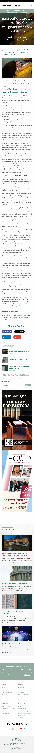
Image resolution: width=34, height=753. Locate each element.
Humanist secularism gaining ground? (19, 359)
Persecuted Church (22, 696)
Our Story (4, 687)
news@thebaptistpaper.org (17, 748)
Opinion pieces (21, 692)
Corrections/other (5, 711)
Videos (19, 699)
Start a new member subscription (25, 711)
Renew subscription (22, 708)
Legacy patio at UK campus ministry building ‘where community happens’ (19, 350)
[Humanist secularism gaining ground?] (5, 360)
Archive (19, 690)
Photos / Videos (5, 710)
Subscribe (20, 706)
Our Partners (4, 690)
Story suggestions (6, 706)
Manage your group (22, 715)
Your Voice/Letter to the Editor (8, 708)
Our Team (4, 689)
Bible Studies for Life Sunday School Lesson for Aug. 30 (19, 367)
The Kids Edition (16, 10)
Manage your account (22, 717)
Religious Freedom (9, 54)
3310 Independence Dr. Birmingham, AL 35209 (17, 740)
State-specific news (22, 689)
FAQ (16, 744)
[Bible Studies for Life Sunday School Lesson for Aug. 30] (5, 368)
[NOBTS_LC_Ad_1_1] (17, 420)
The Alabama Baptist (5, 1)
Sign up (28, 385)
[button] (31, 6)
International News (10, 52)
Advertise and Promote (7, 692)
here (12, 122)
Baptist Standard (24, 50)
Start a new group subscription (24, 713)
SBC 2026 (8, 10)
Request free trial (21, 718)
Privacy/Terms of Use (6, 744)
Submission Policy (6, 713)
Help (13, 744)
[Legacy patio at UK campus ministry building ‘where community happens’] (5, 352)
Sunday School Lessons (13, 12)
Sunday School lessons (23, 694)
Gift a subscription (22, 710)
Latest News (25, 10)
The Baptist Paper (24, 1)
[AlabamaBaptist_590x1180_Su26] (17, 481)
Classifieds (24, 12)
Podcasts (20, 697)
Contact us (4, 696)
